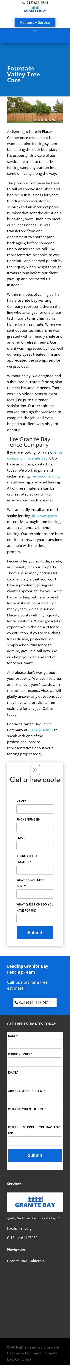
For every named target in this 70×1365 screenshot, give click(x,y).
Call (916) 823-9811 (35, 1002)
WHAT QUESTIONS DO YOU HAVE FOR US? (35, 907)
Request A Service (35, 22)
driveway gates (44, 515)
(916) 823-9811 (40, 730)
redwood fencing (46, 476)
